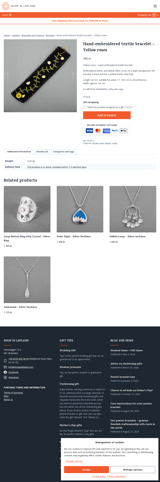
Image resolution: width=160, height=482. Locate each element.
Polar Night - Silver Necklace (74, 237)
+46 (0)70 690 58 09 (18, 358)
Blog (6, 396)
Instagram (13, 377)
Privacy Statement (116, 476)
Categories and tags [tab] (63, 151)
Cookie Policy (99, 476)
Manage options (132, 469)
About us (8, 399)
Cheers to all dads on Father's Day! (131, 391)
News (102, 143)
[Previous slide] (6, 76)
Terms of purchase (13, 392)
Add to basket (106, 115)
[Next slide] (74, 76)
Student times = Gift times (126, 351)
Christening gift (69, 384)
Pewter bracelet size (122, 377)
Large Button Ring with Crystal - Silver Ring (27, 239)
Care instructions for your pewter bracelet (131, 405)
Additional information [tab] (19, 151)
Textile (114, 143)
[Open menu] (155, 6)
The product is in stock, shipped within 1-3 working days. (57, 166)
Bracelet (95, 143)
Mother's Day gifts (71, 425)
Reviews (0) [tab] (42, 151)
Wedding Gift (68, 351)
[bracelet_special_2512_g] (40, 75)
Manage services (74, 461)
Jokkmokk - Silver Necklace (20, 307)
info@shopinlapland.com (20, 367)
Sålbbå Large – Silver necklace (127, 237)
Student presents (70, 367)
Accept (86, 469)
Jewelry (108, 143)
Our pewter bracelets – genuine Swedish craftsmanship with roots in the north (132, 424)
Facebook (13, 372)
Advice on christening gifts (126, 364)
